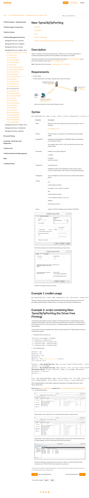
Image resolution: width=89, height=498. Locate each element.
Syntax (36, 33)
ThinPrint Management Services (16, 15)
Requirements (37, 30)
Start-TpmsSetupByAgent (13, 62)
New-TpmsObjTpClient (12, 110)
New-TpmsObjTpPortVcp (13, 91)
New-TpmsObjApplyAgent (13, 119)
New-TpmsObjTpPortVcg (13, 88)
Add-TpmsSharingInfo (12, 105)
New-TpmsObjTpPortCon (13, 86)
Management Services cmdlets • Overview (17, 52)
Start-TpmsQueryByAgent (13, 115)
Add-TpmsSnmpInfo (12, 98)
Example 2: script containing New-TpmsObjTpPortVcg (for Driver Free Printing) (54, 40)
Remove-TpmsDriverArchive (13, 76)
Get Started (74, 2)
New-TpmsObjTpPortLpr (13, 83)
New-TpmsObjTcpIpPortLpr (13, 93)
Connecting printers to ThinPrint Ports (60, 64)
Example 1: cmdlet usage (40, 37)
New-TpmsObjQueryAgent (13, 112)
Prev (35, 474)
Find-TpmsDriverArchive (12, 74)
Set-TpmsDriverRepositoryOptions (15, 67)
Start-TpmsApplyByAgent (13, 122)
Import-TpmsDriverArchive (13, 72)
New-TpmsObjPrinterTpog (13, 103)
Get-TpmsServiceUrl (12, 57)
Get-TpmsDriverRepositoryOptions (15, 69)
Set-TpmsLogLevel (11, 64)
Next (82, 474)
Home (5, 15)
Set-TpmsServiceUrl (12, 55)
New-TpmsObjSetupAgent (13, 60)
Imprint (65, 2)
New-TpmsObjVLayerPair (13, 117)
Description (37, 27)
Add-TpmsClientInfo (12, 107)
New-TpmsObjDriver (12, 79)
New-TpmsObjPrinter (12, 100)
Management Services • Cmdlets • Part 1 (36, 15)
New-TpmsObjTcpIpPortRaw (14, 95)
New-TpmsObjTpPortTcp (13, 81)
